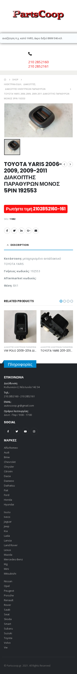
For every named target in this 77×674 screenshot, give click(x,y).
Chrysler (9, 466)
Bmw (7, 457)
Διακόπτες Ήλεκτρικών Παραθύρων (20, 347)
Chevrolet (10, 462)
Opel (7, 586)
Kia (6, 531)
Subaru (8, 628)
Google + (28, 230)
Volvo (7, 642)
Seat (6, 614)
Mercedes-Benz (13, 559)
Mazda (8, 554)
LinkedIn (21, 230)
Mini (6, 569)
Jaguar (8, 521)
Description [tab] (19, 245)
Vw (6, 647)
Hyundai (9, 504)
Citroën (8, 471)
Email (36, 230)
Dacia (7, 476)
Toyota (8, 638)
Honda (8, 499)
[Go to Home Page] (5, 79)
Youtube (25, 431)
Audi (6, 452)
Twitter (14, 230)
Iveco (7, 517)
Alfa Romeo (11, 447)
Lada (7, 536)
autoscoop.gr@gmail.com (19, 405)
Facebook (7, 230)
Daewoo (9, 481)
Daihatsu (9, 485)
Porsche (9, 595)
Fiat (6, 490)
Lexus (7, 550)
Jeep (6, 526)
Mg (6, 564)
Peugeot (9, 590)
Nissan (8, 581)
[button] (61, 301)
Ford (6, 495)
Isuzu (7, 512)
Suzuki (8, 633)
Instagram (34, 431)
